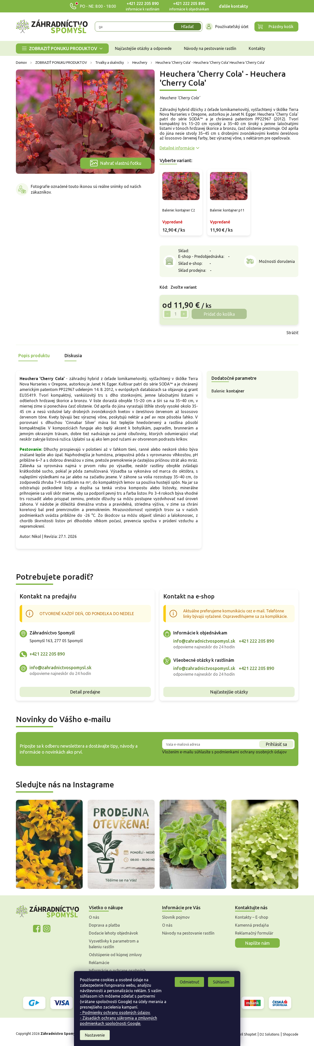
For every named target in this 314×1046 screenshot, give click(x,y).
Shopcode (290, 1034)
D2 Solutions (269, 1034)
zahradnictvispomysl (46, 928)
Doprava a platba (104, 925)
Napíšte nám (257, 943)
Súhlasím (221, 982)
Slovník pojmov (176, 917)
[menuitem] (62, 48)
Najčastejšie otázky (229, 691)
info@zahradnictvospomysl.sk (61, 667)
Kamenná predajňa (252, 925)
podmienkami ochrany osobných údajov (250, 752)
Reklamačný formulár (254, 933)
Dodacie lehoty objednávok (113, 933)
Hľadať (187, 26)
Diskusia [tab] (73, 355)
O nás (94, 917)
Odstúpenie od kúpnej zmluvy (115, 954)
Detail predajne (85, 691)
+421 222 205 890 (143, 3)
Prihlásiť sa (276, 744)
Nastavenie (95, 1035)
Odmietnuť (189, 982)
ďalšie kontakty (233, 6)
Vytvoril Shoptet (243, 1034)
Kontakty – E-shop (251, 917)
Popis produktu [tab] (34, 355)
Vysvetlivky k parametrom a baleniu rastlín (114, 944)
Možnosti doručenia (277, 261)
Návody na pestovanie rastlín (188, 933)
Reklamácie (99, 962)
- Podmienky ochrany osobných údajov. (115, 1012)
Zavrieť (195, 332)
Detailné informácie (177, 148)
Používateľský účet (231, 26)
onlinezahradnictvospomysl (36, 928)
